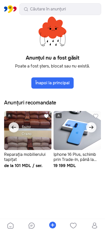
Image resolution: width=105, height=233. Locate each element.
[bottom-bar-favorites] (73, 226)
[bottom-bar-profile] (94, 226)
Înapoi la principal (52, 83)
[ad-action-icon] (46, 116)
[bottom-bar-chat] (31, 226)
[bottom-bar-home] (10, 226)
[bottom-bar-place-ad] (52, 226)
